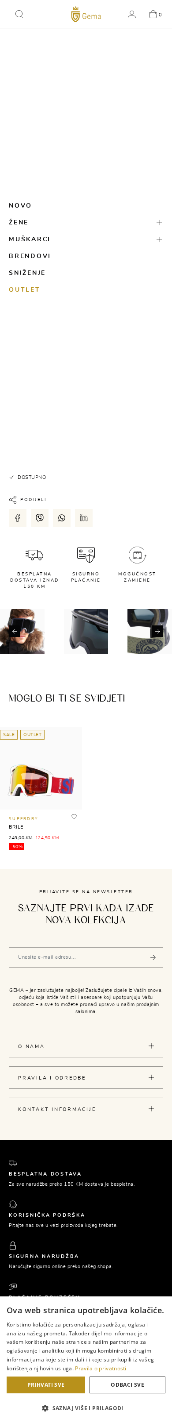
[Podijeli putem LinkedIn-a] (84, 518)
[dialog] (86, 1359)
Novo (20, 206)
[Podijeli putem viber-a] (40, 518)
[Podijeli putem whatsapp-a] (62, 518)
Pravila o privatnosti (100, 1368)
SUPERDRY (23, 819)
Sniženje (27, 273)
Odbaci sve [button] (127, 1384)
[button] (19, 14)
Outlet (25, 290)
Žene (19, 223)
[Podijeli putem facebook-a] (17, 518)
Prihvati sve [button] (46, 1384)
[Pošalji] (153, 957)
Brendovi (30, 256)
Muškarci (30, 239)
